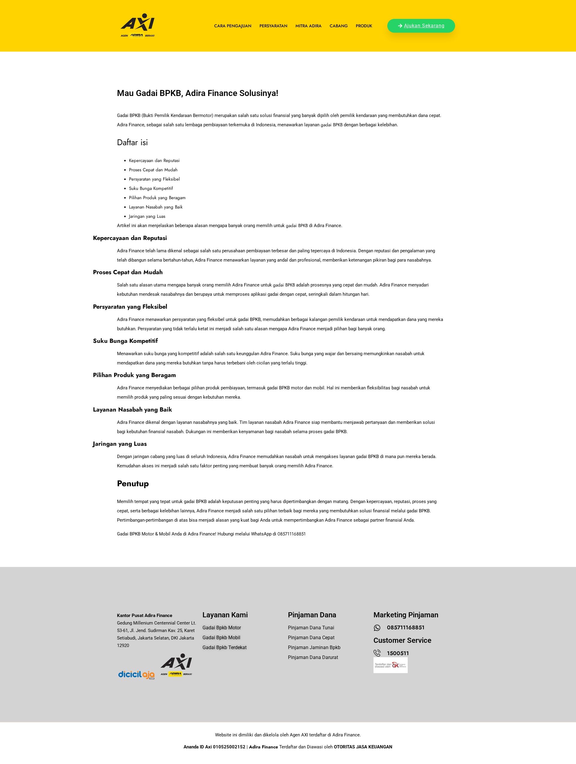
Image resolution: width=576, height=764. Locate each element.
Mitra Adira (309, 26)
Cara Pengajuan (232, 26)
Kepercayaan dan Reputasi (154, 160)
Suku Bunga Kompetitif (151, 188)
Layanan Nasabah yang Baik (156, 207)
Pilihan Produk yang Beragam (157, 197)
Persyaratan (273, 26)
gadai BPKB (332, 124)
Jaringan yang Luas (147, 216)
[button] (18, 746)
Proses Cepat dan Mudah (153, 169)
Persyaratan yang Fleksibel (154, 179)
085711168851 (292, 534)
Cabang (339, 26)
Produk (364, 26)
